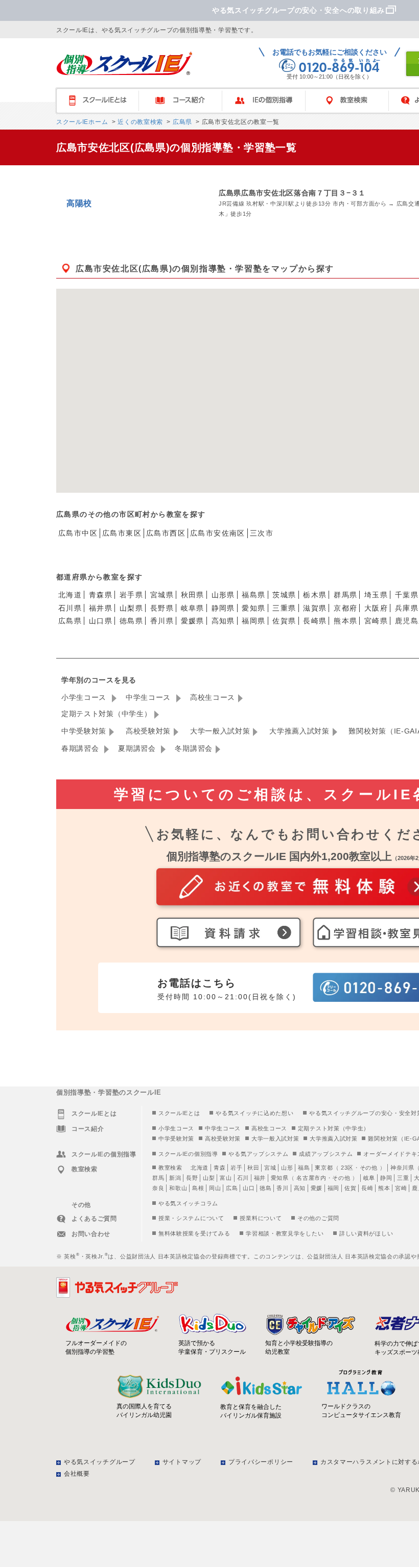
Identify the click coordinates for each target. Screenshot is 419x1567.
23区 (347, 1168)
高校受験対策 (148, 731)
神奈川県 (402, 1168)
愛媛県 (192, 621)
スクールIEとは (102, 100)
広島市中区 (78, 533)
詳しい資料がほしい (366, 1233)
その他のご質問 (318, 1218)
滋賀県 (315, 608)
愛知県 (253, 608)
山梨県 (131, 608)
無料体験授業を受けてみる (194, 1233)
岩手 (236, 1168)
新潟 (175, 1178)
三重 (403, 1178)
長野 (192, 1178)
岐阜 (369, 1178)
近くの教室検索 (139, 121)
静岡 (386, 1178)
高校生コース (212, 697)
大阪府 (376, 608)
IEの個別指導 (268, 100)
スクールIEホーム (82, 121)
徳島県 (131, 621)
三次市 (261, 533)
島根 (198, 1188)
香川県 (162, 621)
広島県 (181, 121)
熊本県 (345, 621)
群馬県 (345, 595)
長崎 (367, 1188)
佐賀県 (284, 621)
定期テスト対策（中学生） (106, 714)
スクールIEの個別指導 (188, 1154)
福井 (260, 1178)
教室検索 (352, 100)
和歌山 (178, 1188)
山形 (287, 1168)
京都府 (345, 608)
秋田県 (192, 595)
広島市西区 (165, 533)
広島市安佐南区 (217, 533)
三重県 (284, 608)
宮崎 (401, 1188)
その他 (369, 1168)
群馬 (158, 1178)
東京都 (324, 1168)
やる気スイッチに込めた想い (254, 1113)
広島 (232, 1188)
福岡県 (253, 621)
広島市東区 (122, 533)
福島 (304, 1168)
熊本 (384, 1188)
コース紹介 (185, 100)
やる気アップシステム (258, 1154)
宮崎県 (376, 621)
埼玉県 (376, 595)
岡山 (215, 1188)
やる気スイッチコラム (188, 1203)
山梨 (209, 1178)
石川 (243, 1178)
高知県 (223, 621)
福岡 (333, 1188)
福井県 (100, 608)
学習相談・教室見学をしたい (284, 1233)
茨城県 (284, 595)
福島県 (253, 595)
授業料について (261, 1218)
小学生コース (85, 697)
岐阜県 (192, 608)
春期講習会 (81, 748)
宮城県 (162, 595)
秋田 (253, 1168)
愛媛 (316, 1188)
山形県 (223, 595)
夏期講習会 (138, 748)
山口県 (100, 621)
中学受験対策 (83, 731)
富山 (225, 1178)
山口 (248, 1188)
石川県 (70, 608)
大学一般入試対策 (220, 731)
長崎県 (315, 621)
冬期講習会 (194, 748)
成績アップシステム (326, 1154)
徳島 (265, 1188)
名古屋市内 (311, 1178)
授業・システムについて (191, 1218)
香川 (282, 1188)
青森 (219, 1168)
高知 (300, 1188)
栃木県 (315, 595)
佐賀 (350, 1188)
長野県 (162, 608)
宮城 (270, 1168)
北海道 (70, 595)
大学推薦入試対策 (299, 731)
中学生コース (149, 697)
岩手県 (131, 595)
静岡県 (223, 608)
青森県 (100, 595)
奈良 (158, 1188)
